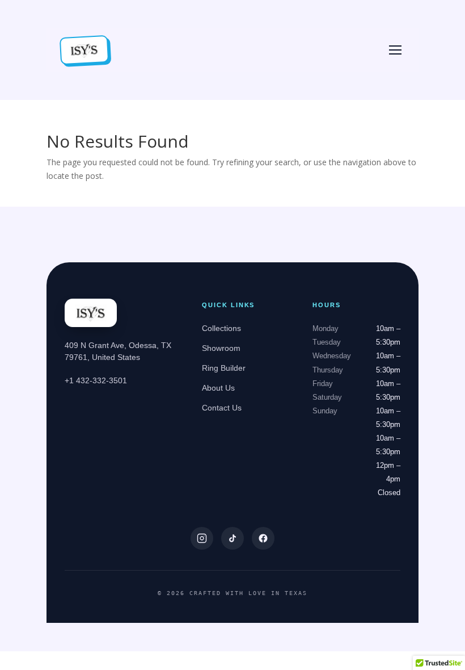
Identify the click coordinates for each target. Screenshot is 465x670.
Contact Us (222, 407)
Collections (221, 328)
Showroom (221, 348)
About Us (218, 387)
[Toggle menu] (395, 50)
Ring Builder (224, 367)
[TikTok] (232, 538)
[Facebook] (263, 538)
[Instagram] (202, 538)
